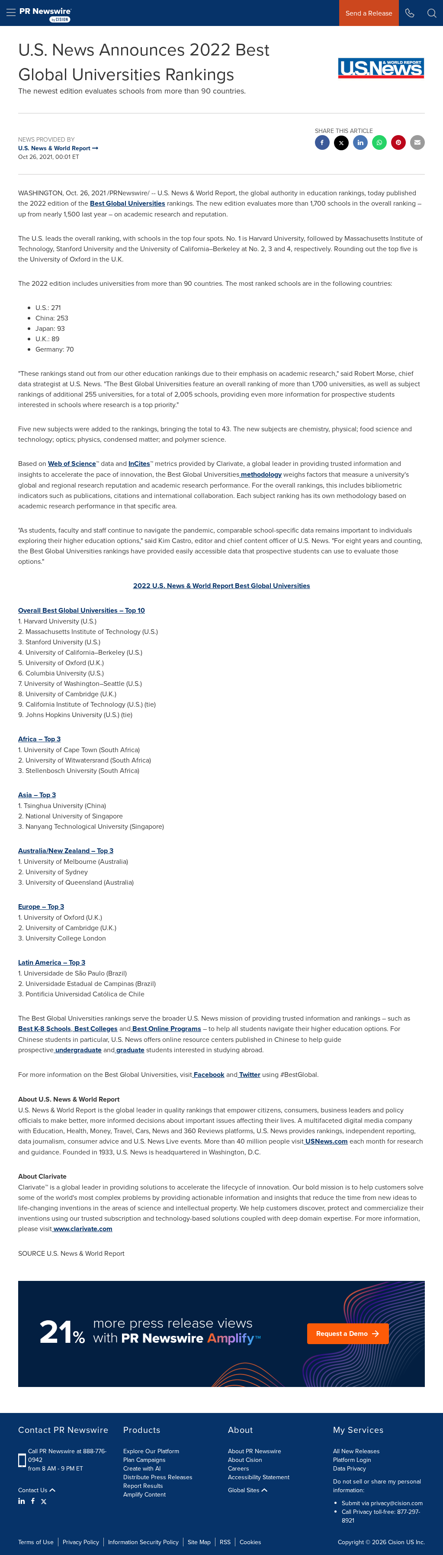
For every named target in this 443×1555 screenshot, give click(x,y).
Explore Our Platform (151, 1451)
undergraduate (78, 1050)
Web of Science (72, 464)
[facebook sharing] (322, 143)
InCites (139, 464)
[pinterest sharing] (398, 143)
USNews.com (326, 1141)
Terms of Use (36, 1542)
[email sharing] (417, 143)
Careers (238, 1468)
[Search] (432, 13)
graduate (130, 1050)
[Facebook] (33, 1501)
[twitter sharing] (341, 144)
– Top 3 (39, 739)
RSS (225, 1542)
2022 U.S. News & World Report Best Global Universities (221, 586)
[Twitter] (44, 1501)
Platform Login (352, 1459)
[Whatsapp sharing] (379, 143)
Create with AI (142, 1468)
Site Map (199, 1542)
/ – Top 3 (65, 851)
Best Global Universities (127, 203)
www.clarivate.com (83, 1229)
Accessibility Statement (258, 1477)
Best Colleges (96, 1029)
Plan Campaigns (144, 1459)
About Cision (245, 1459)
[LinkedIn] (22, 1501)
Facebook (209, 1075)
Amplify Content (144, 1494)
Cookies (250, 1542)
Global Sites (244, 1490)
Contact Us (33, 1490)
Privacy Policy (81, 1542)
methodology (261, 474)
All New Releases (356, 1451)
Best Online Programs (166, 1029)
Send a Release (369, 13)
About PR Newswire (254, 1451)
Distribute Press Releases (158, 1477)
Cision (396, 1542)
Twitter (249, 1075)
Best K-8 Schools (44, 1029)
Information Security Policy (143, 1542)
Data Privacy (349, 1468)
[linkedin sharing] (360, 143)
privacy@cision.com (397, 1503)
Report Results (143, 1485)
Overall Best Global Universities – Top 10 (81, 610)
